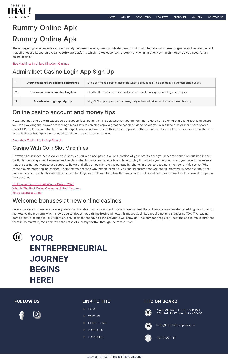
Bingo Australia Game (27, 192)
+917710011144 (166, 337)
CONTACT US (215, 17)
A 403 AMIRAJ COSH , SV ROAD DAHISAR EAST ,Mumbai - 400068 (179, 311)
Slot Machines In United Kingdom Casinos (40, 63)
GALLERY (197, 17)
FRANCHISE (180, 17)
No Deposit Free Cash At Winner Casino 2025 (43, 184)
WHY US (125, 17)
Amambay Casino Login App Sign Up (37, 140)
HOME (112, 17)
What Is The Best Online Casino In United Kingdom (46, 188)
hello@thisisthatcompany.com (175, 325)
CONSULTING (143, 17)
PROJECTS (162, 17)
